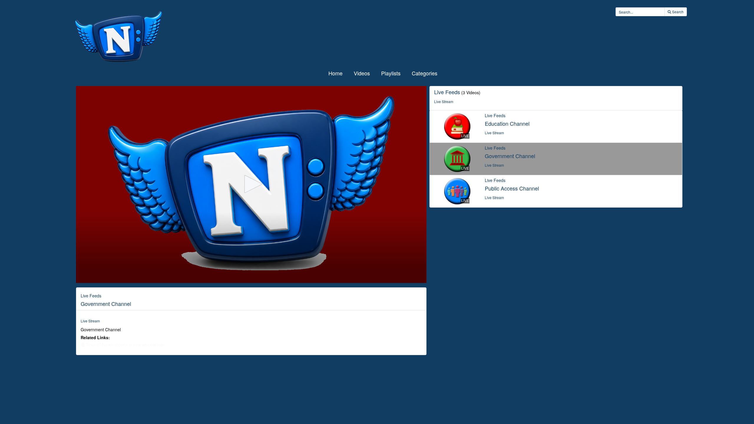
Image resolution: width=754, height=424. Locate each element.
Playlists (391, 73)
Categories (424, 73)
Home (335, 73)
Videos (362, 73)
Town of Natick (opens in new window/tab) (124, 344)
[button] (251, 184)
